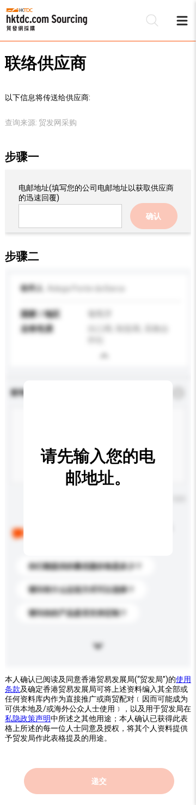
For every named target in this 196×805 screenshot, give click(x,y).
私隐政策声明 (28, 718)
